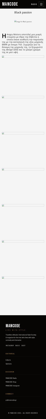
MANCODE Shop (11, 382)
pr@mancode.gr (11, 400)
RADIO (34, 4)
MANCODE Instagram (13, 386)
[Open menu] (41, 4)
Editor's (8, 360)
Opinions (9, 364)
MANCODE (10, 4)
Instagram (10, 345)
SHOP (23, 345)
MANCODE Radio (11, 378)
